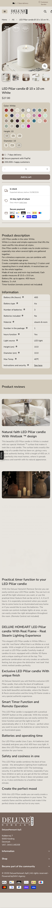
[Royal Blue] (11, 115)
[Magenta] (39, 115)
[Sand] (11, 126)
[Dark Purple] (17, 121)
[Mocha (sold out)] (6, 121)
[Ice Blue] (34, 110)
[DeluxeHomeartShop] (19, 11)
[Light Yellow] (22, 115)
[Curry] (6, 115)
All (13, 19)
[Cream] (17, 110)
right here (23, 202)
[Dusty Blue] (22, 126)
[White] (28, 110)
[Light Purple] (34, 115)
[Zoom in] (45, 66)
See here (38, 365)
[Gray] (22, 110)
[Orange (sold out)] (28, 121)
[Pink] (39, 121)
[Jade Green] (39, 110)
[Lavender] (17, 115)
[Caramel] (45, 110)
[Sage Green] (6, 126)
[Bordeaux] (6, 110)
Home (4, 19)
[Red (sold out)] (45, 121)
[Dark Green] (11, 121)
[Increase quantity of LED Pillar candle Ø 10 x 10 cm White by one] (47, 169)
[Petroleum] (34, 121)
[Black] (17, 126)
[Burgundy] (11, 110)
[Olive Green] (22, 121)
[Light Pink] (28, 115)
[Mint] (45, 115)
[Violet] (28, 126)
